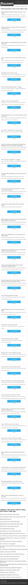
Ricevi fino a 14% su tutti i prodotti (9, 324)
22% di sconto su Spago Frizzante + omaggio (11, 87)
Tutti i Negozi (3, 581)
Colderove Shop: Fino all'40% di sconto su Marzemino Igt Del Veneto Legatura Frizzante (13, 250)
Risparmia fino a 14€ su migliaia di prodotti (11, 352)
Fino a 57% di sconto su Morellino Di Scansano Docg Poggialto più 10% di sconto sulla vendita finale (13, 145)
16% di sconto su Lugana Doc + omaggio (10, 159)
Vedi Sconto (14, 19)
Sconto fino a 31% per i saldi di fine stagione (11, 438)
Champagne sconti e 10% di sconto (9, 72)
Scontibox (17, 6)
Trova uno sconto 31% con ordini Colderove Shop (12, 380)
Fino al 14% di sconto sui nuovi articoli (10, 424)
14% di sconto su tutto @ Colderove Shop (10, 366)
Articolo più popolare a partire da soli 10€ (10, 394)
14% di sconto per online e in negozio (9, 338)
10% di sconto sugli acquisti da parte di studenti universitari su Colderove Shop (12, 265)
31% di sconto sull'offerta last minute (9, 295)
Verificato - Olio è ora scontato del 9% (10, 101)
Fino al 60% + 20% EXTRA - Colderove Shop (11, 130)
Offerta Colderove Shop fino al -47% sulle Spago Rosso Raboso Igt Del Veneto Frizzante (13, 220)
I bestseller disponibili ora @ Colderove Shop (11, 481)
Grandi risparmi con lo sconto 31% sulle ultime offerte (13, 467)
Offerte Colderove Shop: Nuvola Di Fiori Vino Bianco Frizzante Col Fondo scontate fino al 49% (13, 281)
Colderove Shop (23, 6)
